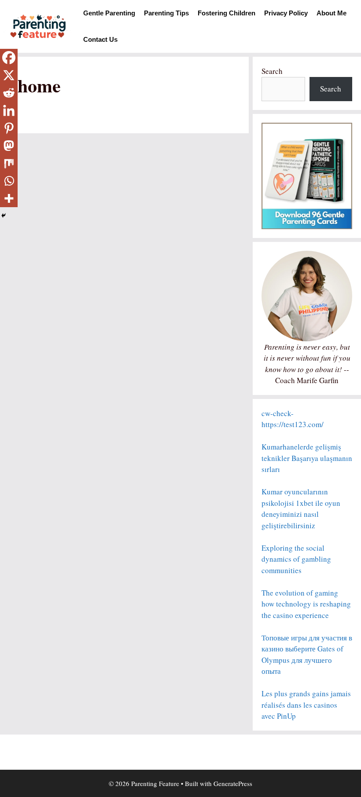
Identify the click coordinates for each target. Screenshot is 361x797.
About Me (331, 13)
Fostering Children (226, 13)
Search (272, 71)
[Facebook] (9, 57)
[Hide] (3, 215)
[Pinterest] (9, 128)
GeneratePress (233, 783)
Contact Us (100, 39)
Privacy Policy (286, 13)
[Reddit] (9, 93)
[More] (9, 198)
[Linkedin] (9, 110)
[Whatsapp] (9, 181)
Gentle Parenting (109, 13)
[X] (9, 75)
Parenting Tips (166, 13)
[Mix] (9, 163)
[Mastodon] (9, 145)
